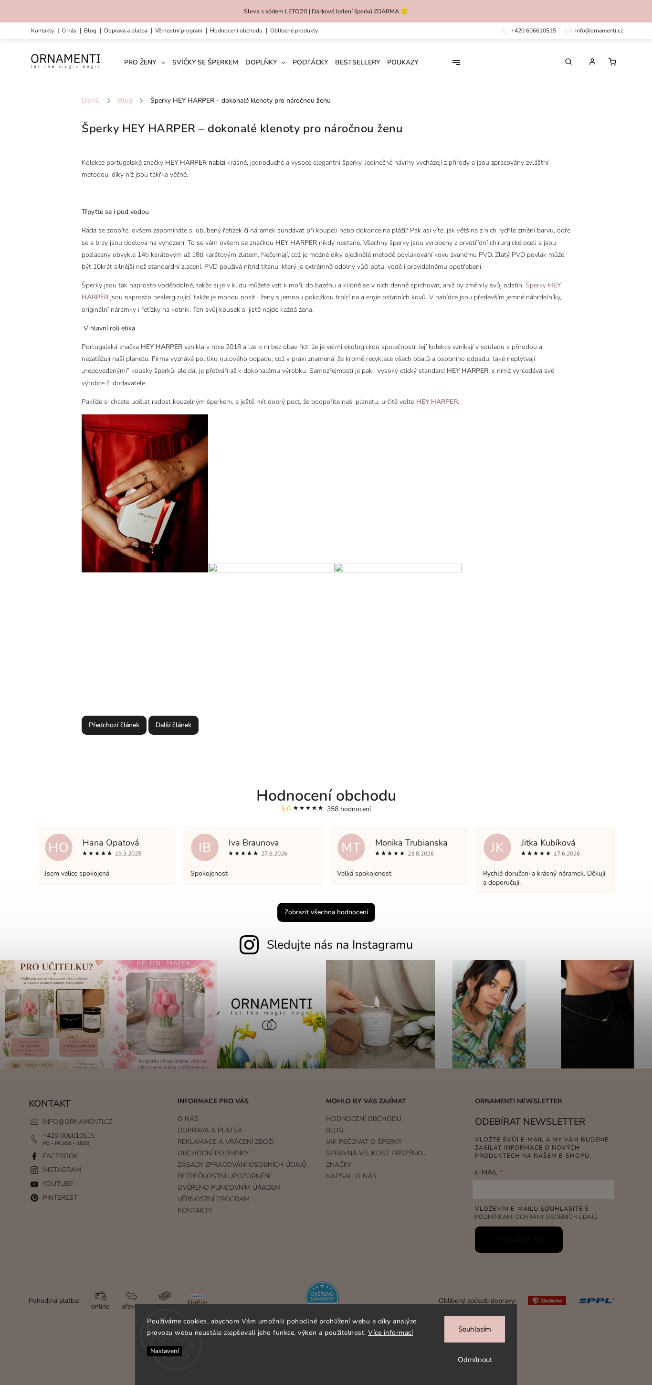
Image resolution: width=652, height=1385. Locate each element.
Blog (90, 30)
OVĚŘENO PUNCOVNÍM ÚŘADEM (229, 1187)
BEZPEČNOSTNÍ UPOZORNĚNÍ (224, 1176)
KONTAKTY (42, 30)
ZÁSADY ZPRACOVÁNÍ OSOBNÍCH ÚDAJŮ (242, 1164)
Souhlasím (474, 1329)
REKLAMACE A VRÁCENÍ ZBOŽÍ (225, 1141)
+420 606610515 (69, 1135)
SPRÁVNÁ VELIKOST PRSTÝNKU (376, 1153)
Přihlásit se (518, 1239)
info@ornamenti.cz (77, 1121)
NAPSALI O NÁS (351, 1176)
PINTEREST (60, 1197)
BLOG (334, 1130)
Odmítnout (475, 1359)
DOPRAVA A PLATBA (125, 30)
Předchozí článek (114, 725)
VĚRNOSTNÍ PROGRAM (178, 30)
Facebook (60, 1156)
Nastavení (164, 1351)
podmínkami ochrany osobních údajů (536, 1217)
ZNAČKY (338, 1164)
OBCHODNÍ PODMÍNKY (213, 1153)
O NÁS (69, 30)
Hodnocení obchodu (236, 30)
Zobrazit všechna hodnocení (326, 912)
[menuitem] (148, 62)
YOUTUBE (58, 1183)
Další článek (173, 725)
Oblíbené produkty (294, 30)
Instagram (62, 1169)
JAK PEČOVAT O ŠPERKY (364, 1141)
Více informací (390, 1332)
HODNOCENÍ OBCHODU (363, 1118)
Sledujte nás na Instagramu (340, 945)
